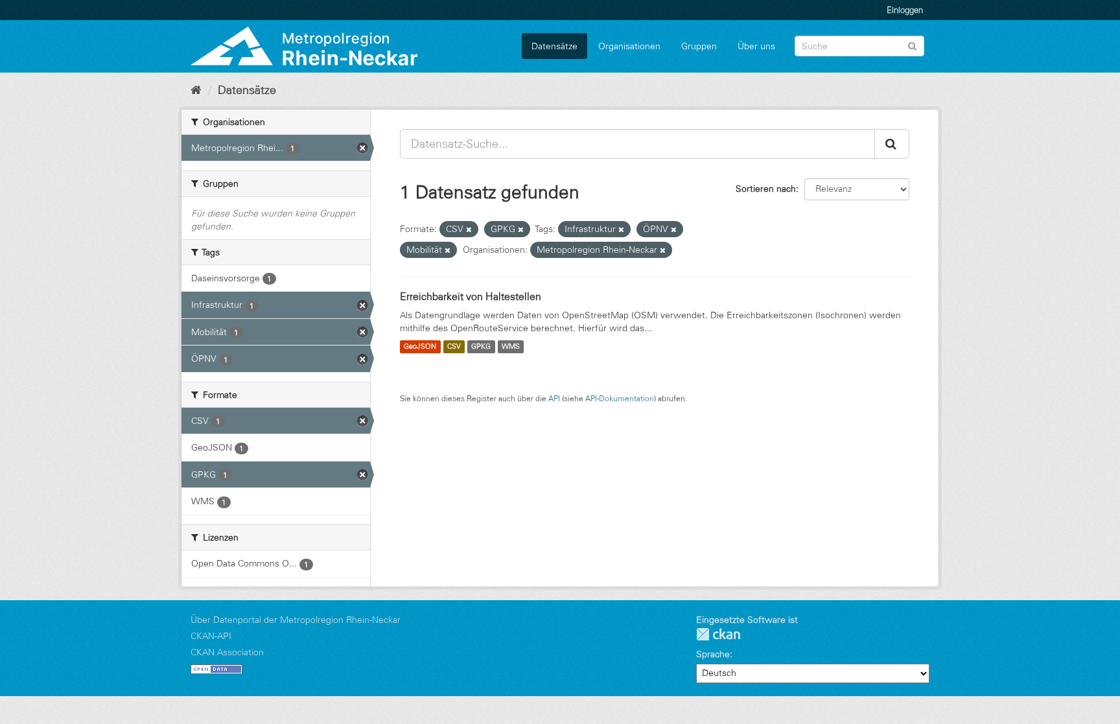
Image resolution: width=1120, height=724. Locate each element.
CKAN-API (211, 636)
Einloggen (905, 10)
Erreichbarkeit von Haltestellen (470, 296)
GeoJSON (420, 346)
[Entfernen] (469, 229)
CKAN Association (227, 652)
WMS (511, 346)
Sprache (713, 654)
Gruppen (699, 46)
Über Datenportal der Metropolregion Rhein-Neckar (296, 619)
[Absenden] (912, 45)
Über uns (756, 46)
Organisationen (629, 46)
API (554, 398)
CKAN (718, 634)
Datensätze (554, 46)
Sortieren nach (766, 188)
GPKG (481, 346)
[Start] (196, 90)
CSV (454, 346)
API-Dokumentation (619, 398)
